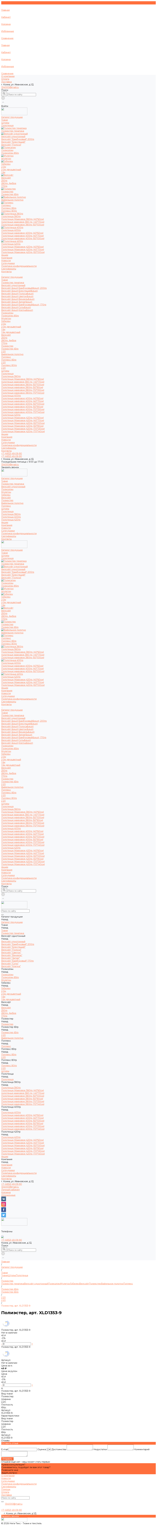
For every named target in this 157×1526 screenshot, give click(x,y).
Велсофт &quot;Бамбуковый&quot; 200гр (24, 288)
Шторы (5, 370)
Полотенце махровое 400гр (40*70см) (22, 235)
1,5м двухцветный (10, 332)
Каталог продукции (12, 277)
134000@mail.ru (10, 87)
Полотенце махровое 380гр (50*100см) (22, 224)
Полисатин (7, 313)
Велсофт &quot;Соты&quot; (16, 307)
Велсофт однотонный (13, 285)
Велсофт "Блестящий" (13, 142)
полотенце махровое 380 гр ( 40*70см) (22, 222)
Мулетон (6, 318)
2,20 (3, 351)
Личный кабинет (10, 1189)
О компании (8, 76)
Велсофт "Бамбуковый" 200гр (17, 139)
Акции (4, 434)
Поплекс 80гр (9, 211)
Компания (6, 437)
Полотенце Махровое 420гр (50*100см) (23, 252)
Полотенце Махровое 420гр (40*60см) (22, 246)
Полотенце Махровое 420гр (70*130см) (23, 428)
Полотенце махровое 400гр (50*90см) (22, 406)
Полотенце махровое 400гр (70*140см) (22, 412)
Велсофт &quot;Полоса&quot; (17, 293)
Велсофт (6, 335)
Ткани (4, 279)
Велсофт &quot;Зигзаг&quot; (17, 302)
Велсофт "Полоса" (11, 144)
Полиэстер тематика (12, 282)
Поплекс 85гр (8, 208)
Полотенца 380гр (11, 376)
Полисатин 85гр (10, 153)
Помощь (5, 1489)
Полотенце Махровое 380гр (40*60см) (22, 219)
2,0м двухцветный (11, 169)
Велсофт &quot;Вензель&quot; (18, 299)
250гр (4, 180)
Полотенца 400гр (11, 395)
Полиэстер (7, 346)
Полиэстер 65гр (10, 194)
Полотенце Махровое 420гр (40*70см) (22, 249)
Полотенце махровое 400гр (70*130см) (22, 409)
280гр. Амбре (8, 183)
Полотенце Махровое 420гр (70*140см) (23, 431)
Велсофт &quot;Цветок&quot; (17, 296)
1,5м (3, 172)
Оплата (5, 79)
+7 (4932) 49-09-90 (11, 1184)
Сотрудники (8, 263)
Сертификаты (8, 268)
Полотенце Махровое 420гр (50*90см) (22, 426)
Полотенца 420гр (11, 415)
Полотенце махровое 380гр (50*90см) (22, 387)
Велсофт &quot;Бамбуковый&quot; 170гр (23, 304)
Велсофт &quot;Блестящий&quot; (19, 290)
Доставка (6, 81)
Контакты (6, 450)
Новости (6, 260)
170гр (4, 186)
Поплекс (6, 357)
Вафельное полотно (12, 354)
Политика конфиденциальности (19, 266)
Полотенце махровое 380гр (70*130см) (22, 390)
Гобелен (5, 321)
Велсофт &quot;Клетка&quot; (17, 310)
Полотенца (7, 373)
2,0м (3, 166)
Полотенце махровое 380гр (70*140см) (22, 392)
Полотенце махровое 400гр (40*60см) (22, 233)
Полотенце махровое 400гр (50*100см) (22, 238)
